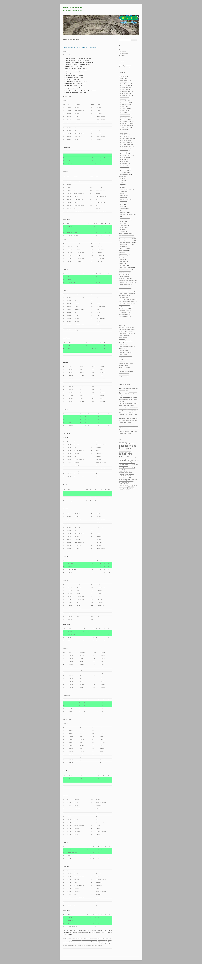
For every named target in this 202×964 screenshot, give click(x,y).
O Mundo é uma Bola (124, 305)
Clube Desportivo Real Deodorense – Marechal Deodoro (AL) (128, 414)
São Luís (132, 483)
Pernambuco (123, 208)
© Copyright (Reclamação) (125, 65)
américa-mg (123, 443)
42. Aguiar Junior (124, 157)
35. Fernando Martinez (125, 144)
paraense (92, 943)
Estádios (121, 259)
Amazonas (122, 184)
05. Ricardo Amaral (124, 87)
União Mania (122, 378)
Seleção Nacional (123, 312)
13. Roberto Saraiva (124, 102)
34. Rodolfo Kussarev (125, 142)
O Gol (120, 369)
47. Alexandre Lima (124, 167)
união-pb (131, 488)
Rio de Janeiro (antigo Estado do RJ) (128, 214)
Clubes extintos (134, 460)
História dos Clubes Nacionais (126, 282)
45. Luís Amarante (124, 163)
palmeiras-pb (124, 475)
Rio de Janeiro (123, 212)
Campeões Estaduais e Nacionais (126, 235)
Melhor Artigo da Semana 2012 (126, 303)
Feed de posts (122, 51)
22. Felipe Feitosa (124, 119)
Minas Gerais (107, 938)
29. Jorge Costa (123, 133)
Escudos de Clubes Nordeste (125, 341)
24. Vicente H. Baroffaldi (125, 123)
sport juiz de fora (70, 945)
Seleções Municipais (123, 316)
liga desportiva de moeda (127, 468)
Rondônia (122, 222)
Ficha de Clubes (122, 263)
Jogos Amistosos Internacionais (126, 291)
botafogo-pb (125, 448)
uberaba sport (123, 488)
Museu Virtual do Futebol (125, 367)
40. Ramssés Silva (124, 153)
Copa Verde (122, 252)
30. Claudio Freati (124, 135)
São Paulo (122, 227)
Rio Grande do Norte (125, 218)
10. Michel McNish (124, 97)
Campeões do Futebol (124, 335)
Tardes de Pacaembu (124, 375)
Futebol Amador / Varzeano (125, 269)
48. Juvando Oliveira (124, 169)
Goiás (121, 193)
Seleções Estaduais (123, 314)
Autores (121, 78)
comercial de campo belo (87, 942)
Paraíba (122, 204)
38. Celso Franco (124, 150)
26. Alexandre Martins (125, 127)
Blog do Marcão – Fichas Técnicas (127, 333)
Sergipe (122, 229)
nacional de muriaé (73, 943)
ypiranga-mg (80, 945)
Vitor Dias (99, 945)
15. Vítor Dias (79, 938)
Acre (121, 178)
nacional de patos (124, 474)
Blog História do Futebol (125, 174)
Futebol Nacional (123, 354)
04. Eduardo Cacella (124, 85)
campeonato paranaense (125, 459)
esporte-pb (122, 462)
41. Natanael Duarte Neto (126, 155)
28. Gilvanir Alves (124, 131)
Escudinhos (122, 339)
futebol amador (127, 464)
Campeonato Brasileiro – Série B (126, 239)
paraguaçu (96, 943)
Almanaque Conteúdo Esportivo (126, 327)
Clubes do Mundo (123, 337)
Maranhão (122, 195)
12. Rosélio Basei (124, 101)
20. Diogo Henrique (124, 116)
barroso (95, 940)
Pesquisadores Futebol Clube (126, 371)
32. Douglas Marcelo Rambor (127, 138)
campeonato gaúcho (125, 451)
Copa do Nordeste (123, 250)
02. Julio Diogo (123, 82)
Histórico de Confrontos (124, 284)
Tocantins (122, 231)
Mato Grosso (123, 197)
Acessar (121, 49)
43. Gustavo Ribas (124, 159)
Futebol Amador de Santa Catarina (127, 346)
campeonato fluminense (124, 449)
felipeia (121, 464)
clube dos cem (78, 942)
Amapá (121, 182)
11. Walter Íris (123, 99)
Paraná (121, 206)
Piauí (121, 210)
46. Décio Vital (123, 165)
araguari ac (130, 443)
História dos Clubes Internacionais (127, 280)
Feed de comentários (124, 53)
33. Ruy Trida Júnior (124, 140)
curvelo (106, 942)
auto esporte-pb (127, 445)
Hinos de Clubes (123, 276)
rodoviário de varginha (105, 943)
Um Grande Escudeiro (124, 377)
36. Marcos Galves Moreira (126, 146)
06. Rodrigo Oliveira (124, 89)
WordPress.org (122, 55)
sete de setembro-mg (126, 481)
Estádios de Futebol (123, 344)
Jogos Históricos (123, 295)
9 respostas (65, 51)
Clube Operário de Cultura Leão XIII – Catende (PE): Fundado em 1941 (129, 393)
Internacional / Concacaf (125, 286)
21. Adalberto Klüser (124, 118)
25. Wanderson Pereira (125, 125)
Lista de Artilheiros (123, 297)
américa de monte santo (87, 940)
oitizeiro (132, 474)
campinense (124, 460)
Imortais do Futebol (123, 360)
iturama (67, 943)
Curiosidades (122, 256)
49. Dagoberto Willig (124, 170)
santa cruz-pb (123, 479)
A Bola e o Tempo (123, 325)
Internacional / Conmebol (125, 288)
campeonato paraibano (125, 455)
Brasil (120, 176)
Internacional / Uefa (123, 290)
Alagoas (122, 180)
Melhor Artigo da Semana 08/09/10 (127, 301)
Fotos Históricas (123, 265)
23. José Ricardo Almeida (125, 121)
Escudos (121, 257)
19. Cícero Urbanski (124, 114)
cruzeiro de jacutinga (99, 942)
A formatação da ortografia (125, 67)
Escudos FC (121, 342)
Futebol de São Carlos (124, 350)
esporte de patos (130, 462)
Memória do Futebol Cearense (126, 363)
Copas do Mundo (123, 254)
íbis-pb (129, 489)
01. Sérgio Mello (123, 80)
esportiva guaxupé (123, 463)
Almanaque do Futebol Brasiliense (127, 329)
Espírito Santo (123, 191)
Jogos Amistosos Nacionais (125, 293)
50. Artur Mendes (124, 172)
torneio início (123, 485)
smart (64, 945)
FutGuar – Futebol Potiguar (125, 356)
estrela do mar (131, 463)
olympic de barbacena (84, 943)
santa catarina (125, 477)
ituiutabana (125, 466)
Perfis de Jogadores (123, 308)
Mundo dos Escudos (124, 365)
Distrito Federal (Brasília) (125, 189)
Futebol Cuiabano (123, 348)
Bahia (121, 186)
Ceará (121, 187)
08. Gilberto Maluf (124, 93)
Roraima (122, 223)
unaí (76, 945)
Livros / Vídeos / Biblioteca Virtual (127, 299)
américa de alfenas (76, 940)
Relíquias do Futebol (124, 373)
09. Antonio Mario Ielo (125, 95)
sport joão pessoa (124, 482)
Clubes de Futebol (123, 248)
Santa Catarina (123, 225)
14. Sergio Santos (124, 104)
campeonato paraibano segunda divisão (128, 457)
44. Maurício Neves (124, 161)
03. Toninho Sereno (124, 84)
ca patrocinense (101, 940)
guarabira (134, 464)
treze (129, 485)
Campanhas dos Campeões (125, 233)
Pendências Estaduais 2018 (125, 307)
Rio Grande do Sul (124, 220)
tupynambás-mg (123, 487)
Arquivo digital (122, 76)
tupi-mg (134, 485)
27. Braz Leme (123, 129)
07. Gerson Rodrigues (125, 91)
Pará (121, 203)
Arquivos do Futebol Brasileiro (126, 331)
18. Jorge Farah (123, 112)
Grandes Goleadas (123, 274)
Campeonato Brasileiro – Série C (126, 240)
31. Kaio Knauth (123, 136)
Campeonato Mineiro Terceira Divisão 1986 (80, 47)
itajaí (120, 466)
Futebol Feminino (123, 273)
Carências (121, 246)
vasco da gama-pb (123, 489)
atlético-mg (122, 444)
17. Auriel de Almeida (125, 110)
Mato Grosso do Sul (124, 199)
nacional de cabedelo (125, 473)
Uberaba (131, 487)
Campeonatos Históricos (88, 938)
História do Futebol (73, 7)
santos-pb (132, 479)
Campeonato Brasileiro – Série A (126, 237)
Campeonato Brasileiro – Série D (126, 242)
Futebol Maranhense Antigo (125, 352)
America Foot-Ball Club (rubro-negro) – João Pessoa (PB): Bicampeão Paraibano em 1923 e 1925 (128, 409)
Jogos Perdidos (122, 361)
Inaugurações (123, 261)
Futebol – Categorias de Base (126, 267)
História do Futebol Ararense (126, 358)
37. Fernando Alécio (124, 148)
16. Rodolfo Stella (124, 108)
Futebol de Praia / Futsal (125, 271)
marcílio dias (124, 471)
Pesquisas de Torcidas (124, 310)
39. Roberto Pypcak (124, 152)
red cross (131, 475)
